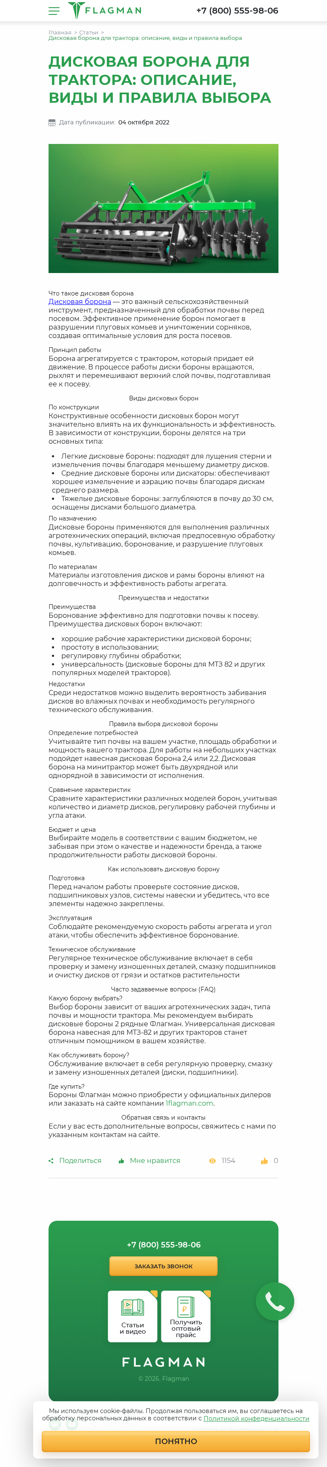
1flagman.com (189, 1103)
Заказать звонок (163, 1266)
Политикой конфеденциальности (257, 1418)
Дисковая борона (80, 302)
